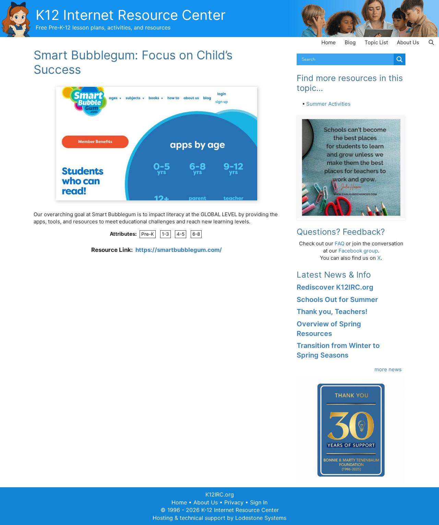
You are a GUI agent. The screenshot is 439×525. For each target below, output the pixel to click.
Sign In (259, 502)
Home (328, 42)
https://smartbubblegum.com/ (178, 249)
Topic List (376, 42)
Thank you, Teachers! (332, 311)
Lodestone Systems (260, 517)
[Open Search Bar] (431, 42)
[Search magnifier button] (399, 59)
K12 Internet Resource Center (131, 15)
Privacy (234, 502)
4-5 (181, 234)
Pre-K (147, 234)
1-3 (165, 234)
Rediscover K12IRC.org (335, 287)
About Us (408, 42)
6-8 (196, 234)
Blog (350, 42)
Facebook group (358, 250)
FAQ (339, 243)
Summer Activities (328, 104)
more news (388, 369)
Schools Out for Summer (337, 299)
